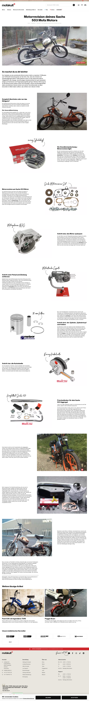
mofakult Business (26, 664)
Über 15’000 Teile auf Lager (37, 0)
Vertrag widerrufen (27, 672)
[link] (62, 196)
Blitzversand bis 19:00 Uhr (22, 0)
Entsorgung (25, 676)
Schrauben (11, 286)
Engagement (44, 668)
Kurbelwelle (60, 155)
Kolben (63, 333)
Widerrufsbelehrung (27, 674)
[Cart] (85, 5)
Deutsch (85, 0)
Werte (43, 664)
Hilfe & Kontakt (26, 666)
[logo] (8, 4)
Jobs (43, 670)
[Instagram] (76, 653)
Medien (43, 672)
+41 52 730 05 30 (8, 672)
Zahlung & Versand (27, 662)
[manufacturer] (10, 636)
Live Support (25, 668)
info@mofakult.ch (7, 670)
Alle (10, 642)
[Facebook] (72, 653)
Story (43, 662)
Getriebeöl (81, 242)
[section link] (59, 10)
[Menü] (11, 694)
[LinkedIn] (83, 653)
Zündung (68, 315)
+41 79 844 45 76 (8, 674)
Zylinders (75, 155)
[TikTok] (80, 653)
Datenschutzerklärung (28, 698)
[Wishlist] (82, 5)
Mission (43, 674)
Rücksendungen (26, 670)
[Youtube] (69, 653)
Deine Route (6, 668)
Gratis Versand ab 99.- (8, 0)
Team (43, 666)
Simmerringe (15, 200)
